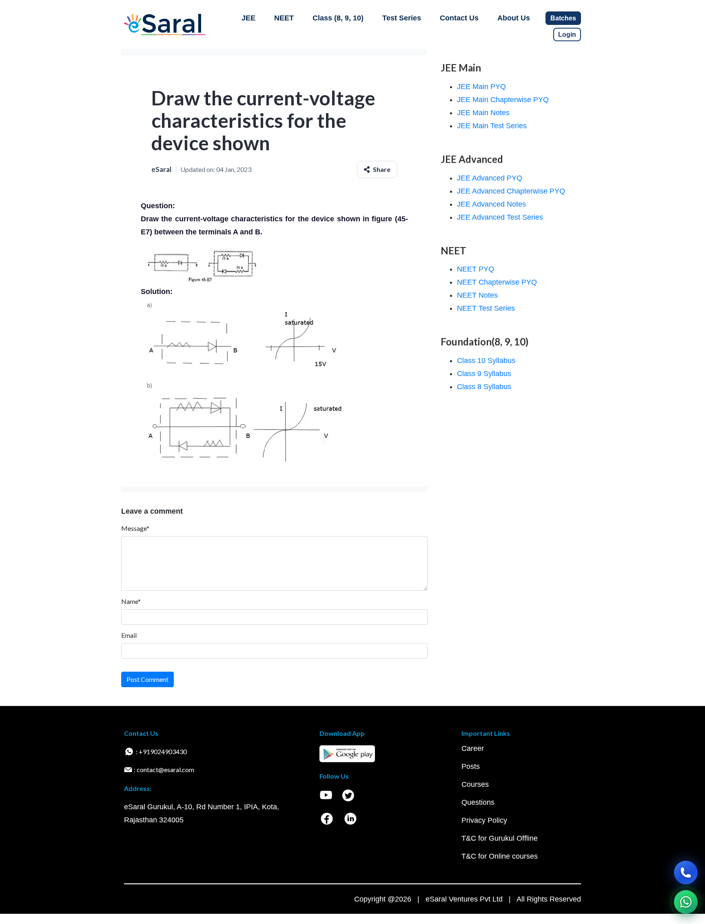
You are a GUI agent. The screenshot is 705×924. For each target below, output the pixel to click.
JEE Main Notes (483, 113)
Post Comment (147, 679)
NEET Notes (477, 295)
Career (472, 748)
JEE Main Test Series (492, 126)
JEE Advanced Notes (491, 204)
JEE (248, 18)
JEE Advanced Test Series (500, 217)
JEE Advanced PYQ (489, 178)
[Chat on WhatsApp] (686, 902)
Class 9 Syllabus (484, 374)
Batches (563, 18)
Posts (470, 766)
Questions (477, 802)
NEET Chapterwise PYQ (497, 282)
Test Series (401, 18)
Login (567, 34)
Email (129, 635)
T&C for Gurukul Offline (499, 838)
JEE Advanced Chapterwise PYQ (511, 191)
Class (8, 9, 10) (338, 18)
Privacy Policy (484, 820)
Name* (131, 601)
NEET (284, 18)
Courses (475, 784)
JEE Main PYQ (481, 86)
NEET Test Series (486, 308)
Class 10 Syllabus (486, 360)
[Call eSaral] (686, 872)
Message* (135, 528)
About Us (513, 18)
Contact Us (459, 18)
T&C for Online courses (499, 856)
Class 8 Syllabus (484, 387)
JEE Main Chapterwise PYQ (503, 100)
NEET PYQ (475, 269)
